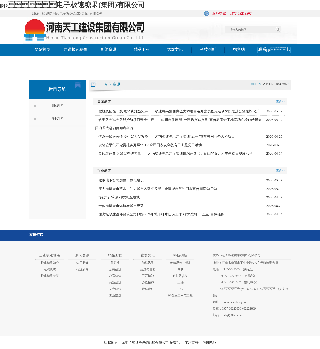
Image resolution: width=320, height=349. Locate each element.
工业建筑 (115, 295)
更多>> (280, 101)
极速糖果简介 (50, 262)
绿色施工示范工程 (180, 295)
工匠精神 (148, 276)
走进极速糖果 (75, 49)
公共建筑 (115, 269)
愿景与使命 (147, 269)
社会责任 (148, 289)
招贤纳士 (241, 49)
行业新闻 (57, 118)
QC (181, 289)
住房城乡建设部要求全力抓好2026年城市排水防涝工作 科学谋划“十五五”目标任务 (161, 214)
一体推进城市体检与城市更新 (121, 206)
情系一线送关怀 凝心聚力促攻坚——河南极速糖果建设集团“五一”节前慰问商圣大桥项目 (166, 136)
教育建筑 (115, 276)
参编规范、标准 (180, 262)
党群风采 (148, 262)
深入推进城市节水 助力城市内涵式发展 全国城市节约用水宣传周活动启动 (157, 189)
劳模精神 (148, 282)
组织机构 (50, 269)
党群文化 (175, 49)
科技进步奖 (180, 276)
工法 (180, 282)
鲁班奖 (115, 262)
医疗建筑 (115, 289)
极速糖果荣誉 (50, 276)
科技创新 (208, 49)
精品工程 (142, 49)
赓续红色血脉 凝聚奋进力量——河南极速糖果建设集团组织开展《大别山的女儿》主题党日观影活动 (175, 153)
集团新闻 (57, 105)
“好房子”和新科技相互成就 (119, 197)
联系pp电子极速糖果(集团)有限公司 (274, 61)
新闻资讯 (108, 49)
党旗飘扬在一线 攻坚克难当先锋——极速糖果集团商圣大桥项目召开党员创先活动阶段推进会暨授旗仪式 (178, 111)
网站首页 (42, 49)
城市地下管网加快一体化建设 (121, 180)
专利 (180, 269)
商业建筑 (115, 282)
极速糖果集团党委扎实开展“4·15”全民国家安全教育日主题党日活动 (150, 145)
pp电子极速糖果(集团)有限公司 (72, 4)
